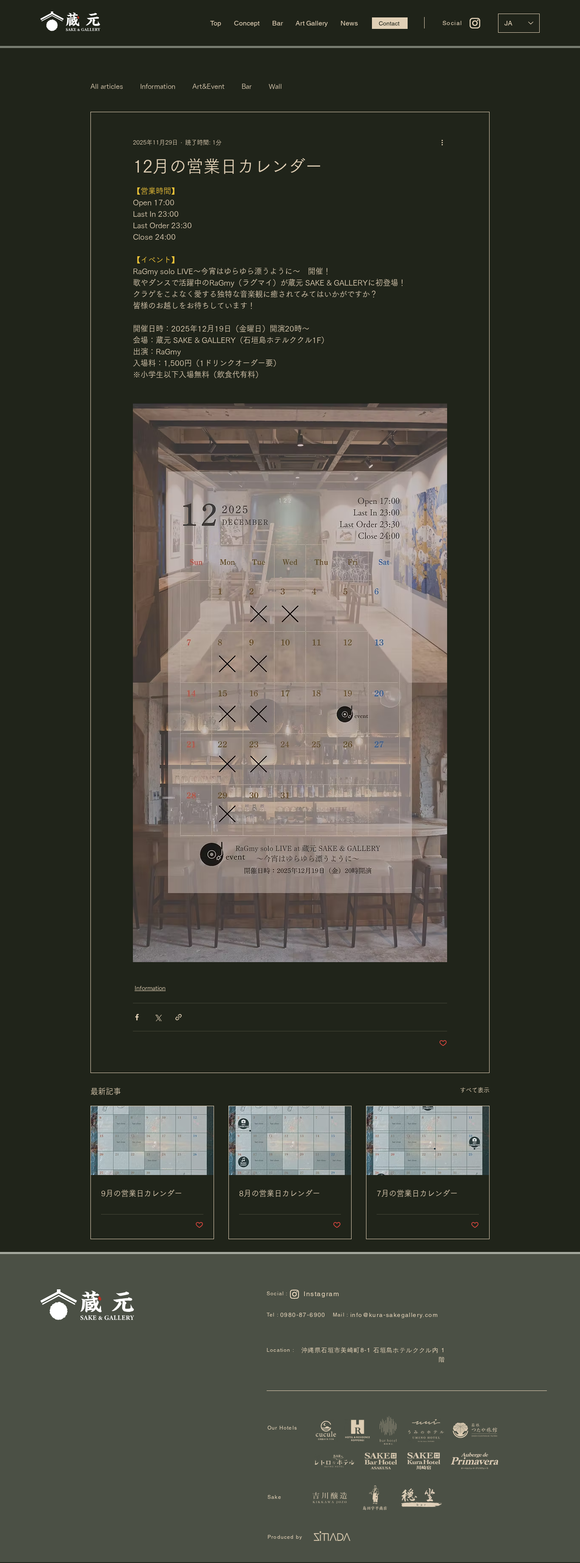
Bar (247, 86)
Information (157, 86)
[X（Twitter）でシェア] (158, 1017)
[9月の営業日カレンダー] (152, 1140)
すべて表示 (475, 1090)
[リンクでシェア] (179, 1017)
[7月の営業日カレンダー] (427, 1140)
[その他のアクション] (442, 143)
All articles (106, 86)
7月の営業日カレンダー (417, 1193)
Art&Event (208, 86)
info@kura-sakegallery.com (394, 1314)
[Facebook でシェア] (137, 1017)
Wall (275, 86)
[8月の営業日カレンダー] (290, 1140)
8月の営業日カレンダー (279, 1193)
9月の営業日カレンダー (141, 1193)
